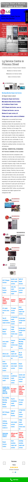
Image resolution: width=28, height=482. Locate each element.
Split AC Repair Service (21, 281)
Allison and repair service (22, 300)
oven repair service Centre (22, 290)
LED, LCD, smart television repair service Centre (22, 390)
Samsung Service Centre (5, 435)
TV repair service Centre (13, 310)
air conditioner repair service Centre (5, 300)
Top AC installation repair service (6, 320)
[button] (12, 472)
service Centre (13, 300)
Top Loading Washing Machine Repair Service (22, 344)
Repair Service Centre (4, 290)
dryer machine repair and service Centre (5, 366)
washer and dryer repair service (14, 281)
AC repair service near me (5, 310)
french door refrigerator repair (22, 320)
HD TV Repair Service (21, 355)
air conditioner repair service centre (14, 378)
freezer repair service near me (21, 435)
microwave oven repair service (14, 366)
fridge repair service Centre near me (14, 331)
